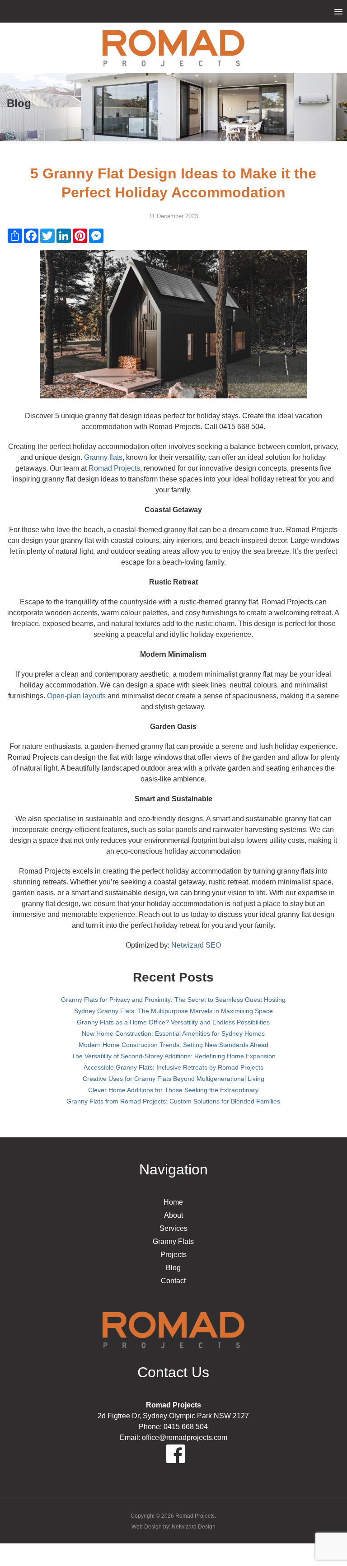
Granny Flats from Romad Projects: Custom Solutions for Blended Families (173, 1101)
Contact (173, 1281)
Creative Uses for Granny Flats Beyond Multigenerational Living (173, 1078)
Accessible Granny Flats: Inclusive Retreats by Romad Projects (173, 1067)
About (173, 1215)
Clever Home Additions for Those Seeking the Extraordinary (173, 1090)
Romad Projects (114, 468)
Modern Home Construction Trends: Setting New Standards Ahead (173, 1044)
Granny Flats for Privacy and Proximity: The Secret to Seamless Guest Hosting (173, 999)
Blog (173, 1267)
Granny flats (103, 457)
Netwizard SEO (196, 945)
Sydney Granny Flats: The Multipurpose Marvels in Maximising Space (173, 1010)
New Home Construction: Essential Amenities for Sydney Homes (173, 1033)
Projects (173, 1254)
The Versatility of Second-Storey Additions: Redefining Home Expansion (173, 1056)
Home (173, 1202)
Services (173, 1228)
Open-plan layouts (76, 696)
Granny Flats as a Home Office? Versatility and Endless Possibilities (173, 1022)
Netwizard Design (194, 1527)
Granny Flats (173, 1241)
